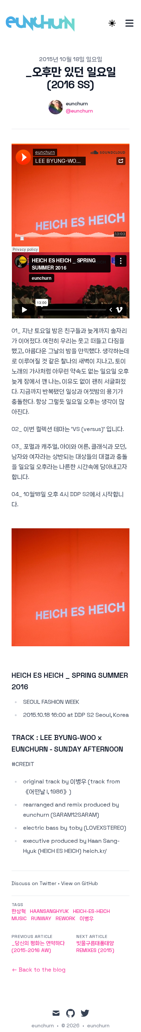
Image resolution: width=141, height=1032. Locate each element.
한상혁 (19, 911)
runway (41, 918)
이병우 (87, 918)
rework (65, 918)
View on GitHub (79, 883)
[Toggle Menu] (129, 23)
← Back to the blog (38, 969)
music (19, 918)
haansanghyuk (49, 911)
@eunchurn (79, 110)
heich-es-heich (91, 911)
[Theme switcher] (112, 23)
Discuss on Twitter (34, 883)
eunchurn (98, 1025)
